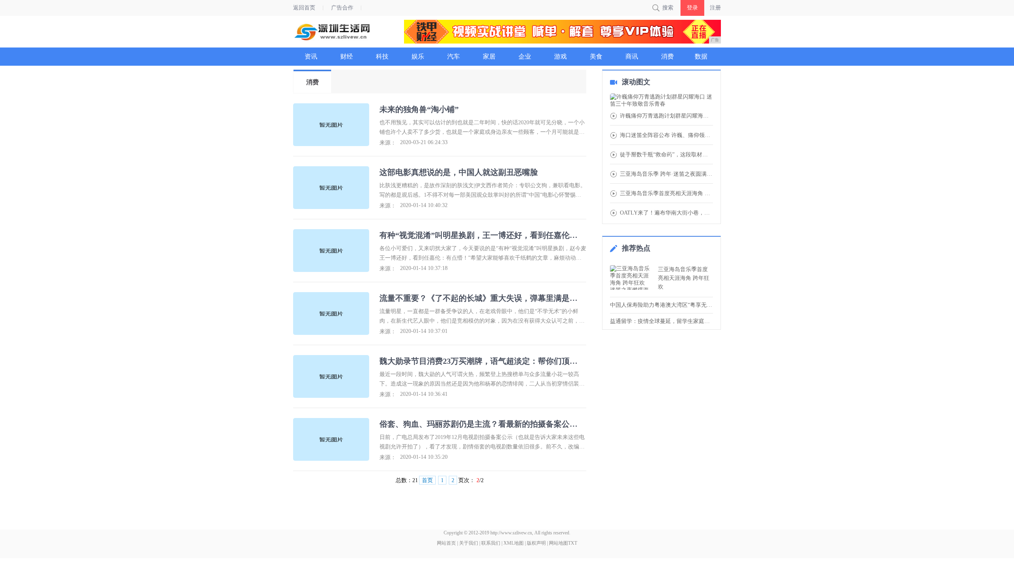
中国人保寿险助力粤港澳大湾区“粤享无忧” (661, 305)
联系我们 (490, 543)
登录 (692, 8)
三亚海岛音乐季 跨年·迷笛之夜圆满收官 (666, 174)
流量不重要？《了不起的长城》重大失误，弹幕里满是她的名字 (482, 298)
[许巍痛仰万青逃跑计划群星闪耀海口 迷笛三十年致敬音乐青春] (661, 100)
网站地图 (558, 543)
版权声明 (536, 543)
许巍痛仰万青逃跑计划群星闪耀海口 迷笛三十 (666, 116)
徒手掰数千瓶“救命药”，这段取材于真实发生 (666, 155)
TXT (572, 543)
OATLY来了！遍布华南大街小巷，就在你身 (666, 213)
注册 (715, 8)
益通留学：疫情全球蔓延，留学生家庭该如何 (661, 321)
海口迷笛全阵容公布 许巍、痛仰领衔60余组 (666, 135)
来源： (387, 143)
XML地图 (513, 543)
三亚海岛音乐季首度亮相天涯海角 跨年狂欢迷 (666, 193)
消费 (312, 82)
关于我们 (468, 543)
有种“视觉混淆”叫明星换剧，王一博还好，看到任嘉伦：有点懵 (482, 235)
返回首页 (304, 8)
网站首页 (446, 543)
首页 (427, 480)
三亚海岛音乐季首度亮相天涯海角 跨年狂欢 (683, 278)
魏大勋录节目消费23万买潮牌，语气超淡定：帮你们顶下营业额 (482, 361)
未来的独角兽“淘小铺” (419, 109)
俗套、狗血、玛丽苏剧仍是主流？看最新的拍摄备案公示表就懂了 (482, 424)
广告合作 (342, 8)
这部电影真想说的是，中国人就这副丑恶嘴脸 (458, 172)
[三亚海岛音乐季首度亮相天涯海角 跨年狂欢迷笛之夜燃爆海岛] (632, 277)
